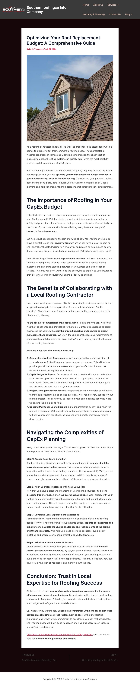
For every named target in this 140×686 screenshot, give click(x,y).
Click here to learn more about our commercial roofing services (60, 634)
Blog (127, 14)
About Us (98, 4)
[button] (117, 5)
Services (111, 4)
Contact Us (115, 14)
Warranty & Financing (94, 14)
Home (86, 4)
